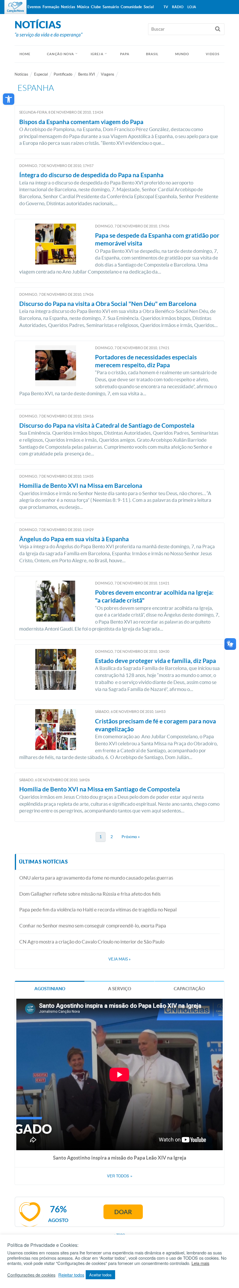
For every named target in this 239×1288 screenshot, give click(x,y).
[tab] (50, 988)
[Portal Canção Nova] (15, 7)
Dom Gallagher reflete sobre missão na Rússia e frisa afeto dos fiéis (90, 894)
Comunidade (131, 7)
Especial (41, 74)
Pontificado (63, 74)
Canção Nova (60, 54)
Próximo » (131, 836)
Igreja (97, 54)
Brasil (152, 54)
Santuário (111, 7)
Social (149, 7)
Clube (96, 7)
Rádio (178, 7)
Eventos (34, 7)
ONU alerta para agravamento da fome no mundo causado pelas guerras (96, 877)
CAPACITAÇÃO (189, 988)
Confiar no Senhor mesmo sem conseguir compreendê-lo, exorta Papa (92, 925)
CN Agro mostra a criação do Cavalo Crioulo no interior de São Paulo (91, 941)
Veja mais (119, 959)
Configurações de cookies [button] (31, 1274)
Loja (191, 7)
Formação (51, 7)
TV (166, 7)
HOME (25, 54)
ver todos (119, 1176)
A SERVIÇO (119, 988)
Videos (212, 54)
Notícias (21, 74)
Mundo (182, 54)
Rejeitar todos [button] (71, 1274)
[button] (8, 99)
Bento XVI (86, 74)
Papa (124, 54)
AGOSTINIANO (49, 988)
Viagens (107, 74)
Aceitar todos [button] (100, 1274)
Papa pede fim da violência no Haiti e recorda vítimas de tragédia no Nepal (98, 909)
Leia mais (200, 1263)
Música (83, 7)
